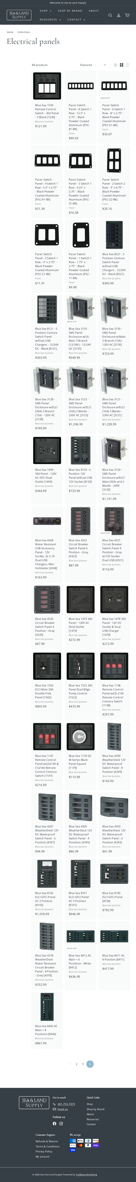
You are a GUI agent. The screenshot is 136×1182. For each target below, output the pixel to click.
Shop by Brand (70, 10)
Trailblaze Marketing (86, 1174)
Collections (24, 32)
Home (10, 32)
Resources (49, 19)
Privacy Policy (44, 1151)
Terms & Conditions (47, 1146)
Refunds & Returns (47, 1141)
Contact (75, 19)
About (94, 10)
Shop (44, 10)
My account (42, 1156)
